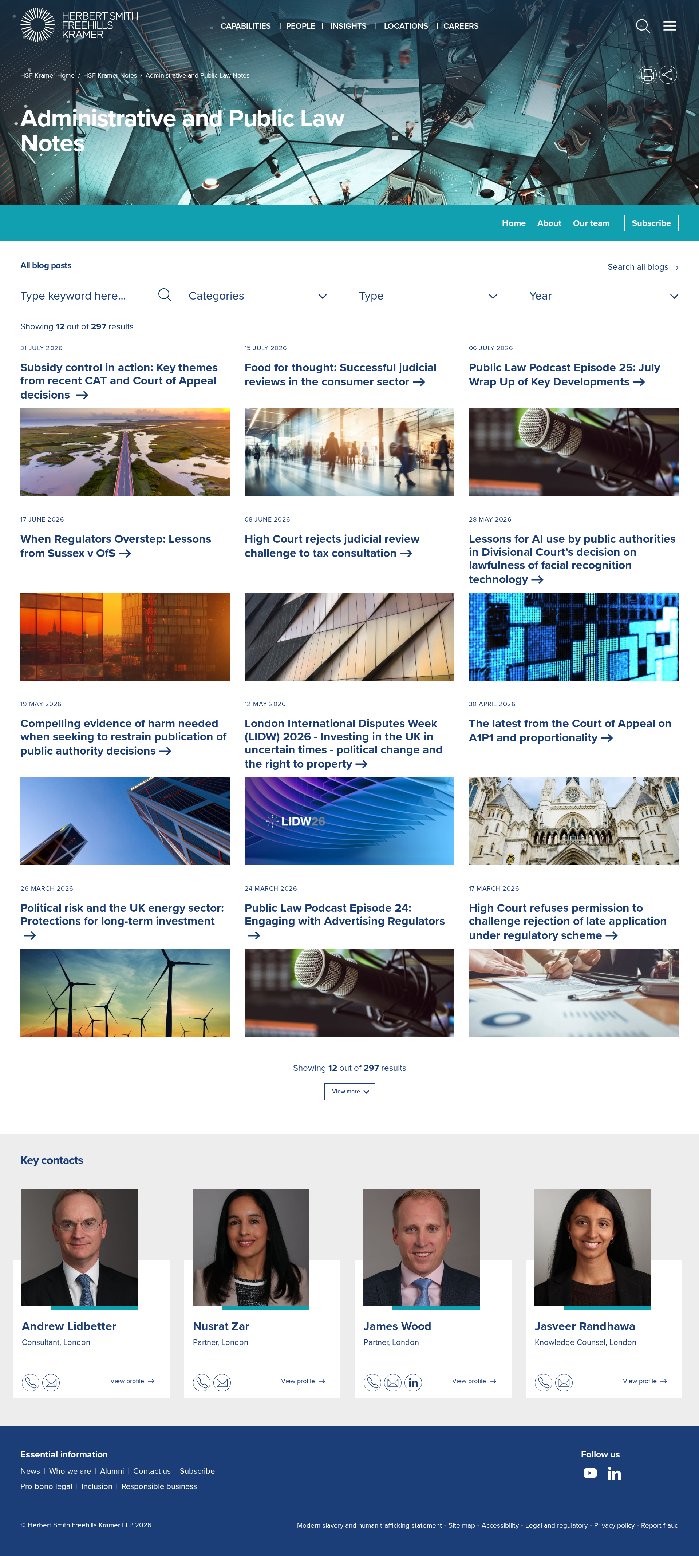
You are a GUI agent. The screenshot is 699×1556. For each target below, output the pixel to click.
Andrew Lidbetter (69, 1326)
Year (540, 295)
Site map (462, 1525)
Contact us (152, 1471)
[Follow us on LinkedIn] (614, 1474)
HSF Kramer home (47, 75)
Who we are (70, 1471)
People (300, 26)
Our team (591, 223)
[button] (643, 27)
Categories (216, 295)
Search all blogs (638, 267)
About (549, 223)
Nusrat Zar (221, 1326)
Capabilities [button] (246, 26)
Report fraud (660, 1525)
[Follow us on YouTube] (590, 1474)
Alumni (112, 1471)
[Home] (88, 25)
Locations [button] (406, 26)
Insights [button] (349, 26)
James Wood (398, 1326)
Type (371, 295)
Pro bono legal (46, 1486)
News (30, 1471)
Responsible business (159, 1486)
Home (514, 223)
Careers (461, 26)
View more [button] (346, 1091)
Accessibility (500, 1525)
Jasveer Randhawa (585, 1326)
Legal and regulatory (556, 1525)
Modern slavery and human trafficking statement (369, 1525)
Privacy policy (614, 1525)
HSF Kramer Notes (110, 75)
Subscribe (651, 223)
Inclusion (97, 1486)
